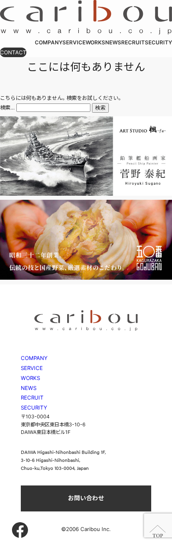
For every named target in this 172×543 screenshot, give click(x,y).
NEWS (28, 388)
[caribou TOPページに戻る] (86, 32)
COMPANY (34, 358)
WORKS (30, 378)
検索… (7, 107)
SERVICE (32, 368)
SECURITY (34, 407)
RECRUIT (32, 397)
